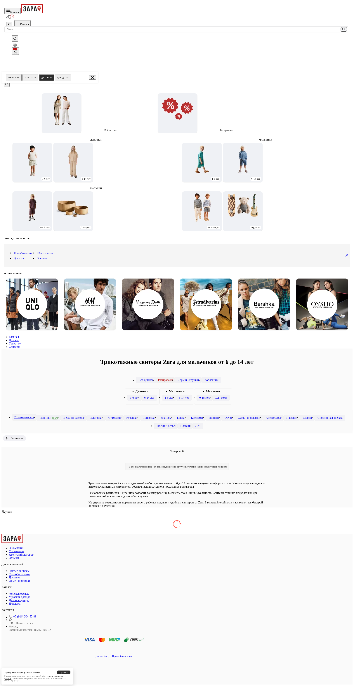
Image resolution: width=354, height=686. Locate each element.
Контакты (42, 258)
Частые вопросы (19, 570)
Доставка (19, 258)
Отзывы (14, 557)
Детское (46, 77)
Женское (13, 77)
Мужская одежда (19, 596)
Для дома (63, 77)
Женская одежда (19, 593)
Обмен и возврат (46, 253)
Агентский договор (21, 554)
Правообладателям (122, 656)
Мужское (30, 77)
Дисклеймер (102, 656)
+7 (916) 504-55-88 (24, 616)
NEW (55, 418)
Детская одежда (19, 600)
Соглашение (16, 551)
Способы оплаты (23, 253)
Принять (64, 672)
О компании (16, 548)
